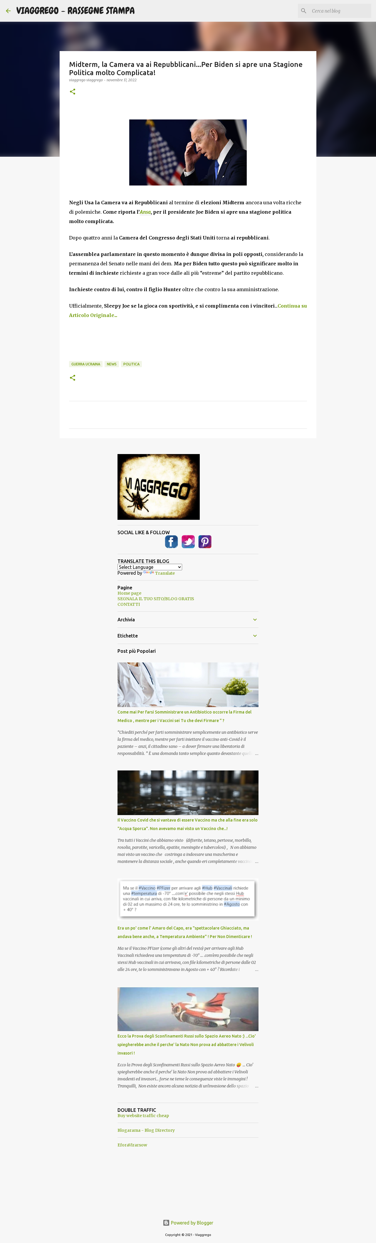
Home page (129, 593)
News (112, 364)
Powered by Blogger (191, 1222)
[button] (72, 92)
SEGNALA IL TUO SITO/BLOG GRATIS (156, 598)
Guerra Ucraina (85, 364)
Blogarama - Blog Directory (146, 1130)
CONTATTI (129, 604)
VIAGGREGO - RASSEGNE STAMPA (75, 11)
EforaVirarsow (132, 1145)
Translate (165, 573)
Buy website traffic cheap (143, 1115)
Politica (131, 364)
